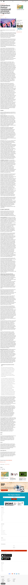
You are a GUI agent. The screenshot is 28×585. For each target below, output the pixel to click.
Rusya (14, 581)
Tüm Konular (2, 511)
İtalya (14, 580)
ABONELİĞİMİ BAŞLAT (4, 490)
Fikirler (2, 516)
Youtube (2, 569)
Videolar (2, 520)
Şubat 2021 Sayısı (18, 21)
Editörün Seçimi (2, 512)
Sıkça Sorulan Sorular (3, 540)
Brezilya (3, 579)
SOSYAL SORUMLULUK (9, 460)
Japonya (3, 581)
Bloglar (2, 515)
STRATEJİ (12, 477)
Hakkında (2, 525)
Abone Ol (14, 550)
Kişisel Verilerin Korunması (4, 534)
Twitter (2, 565)
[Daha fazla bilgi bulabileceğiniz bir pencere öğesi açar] (3, 584)
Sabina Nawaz (20, 480)
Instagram (2, 570)
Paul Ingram (2, 479)
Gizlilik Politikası (3, 531)
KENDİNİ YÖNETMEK (23, 477)
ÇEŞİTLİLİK (3, 477)
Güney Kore (8, 580)
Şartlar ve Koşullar (3, 530)
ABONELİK (23, 1)
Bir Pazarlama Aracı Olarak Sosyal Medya (13, 478)
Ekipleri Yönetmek (7, 464)
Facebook (2, 564)
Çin (7, 579)
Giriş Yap (14, 547)
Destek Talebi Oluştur (3, 539)
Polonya (8, 581)
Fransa (14, 579)
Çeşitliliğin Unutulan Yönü (20, 9)
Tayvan (3, 582)
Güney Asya (3, 580)
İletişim (2, 526)
